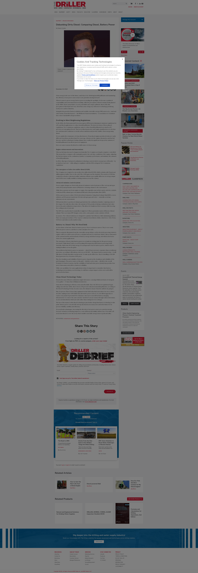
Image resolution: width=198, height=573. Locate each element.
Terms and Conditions (88, 75)
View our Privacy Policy (101, 81)
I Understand (105, 85)
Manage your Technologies (92, 85)
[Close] (122, 59)
